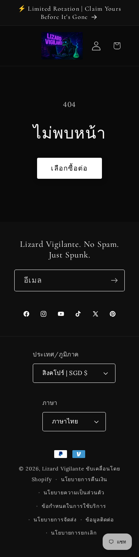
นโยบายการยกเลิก (74, 533)
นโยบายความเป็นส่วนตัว (73, 492)
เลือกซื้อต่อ (69, 167)
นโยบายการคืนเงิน (84, 479)
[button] (117, 46)
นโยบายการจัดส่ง (55, 519)
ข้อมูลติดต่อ (100, 519)
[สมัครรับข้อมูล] (114, 280)
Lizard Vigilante (63, 468)
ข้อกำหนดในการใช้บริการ (74, 506)
